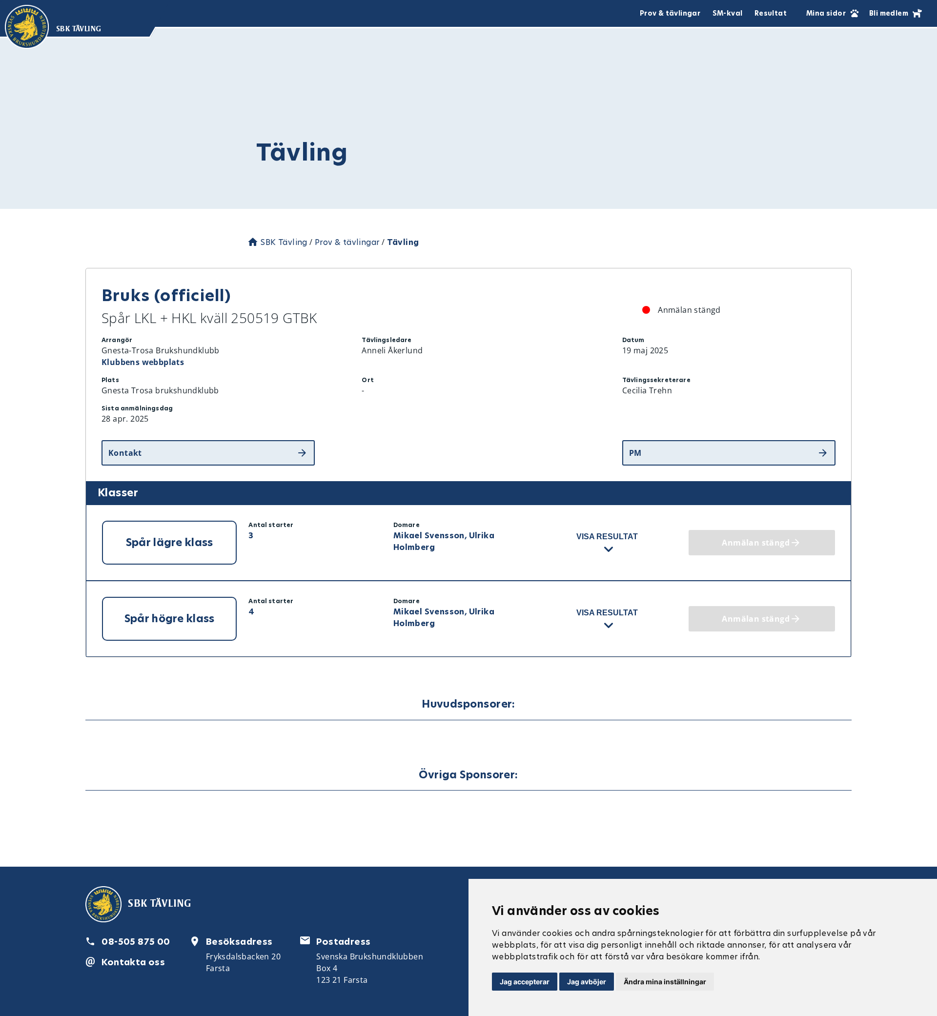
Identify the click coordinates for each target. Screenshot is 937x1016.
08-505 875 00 (136, 941)
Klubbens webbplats (143, 362)
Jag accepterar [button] (525, 981)
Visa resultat (607, 536)
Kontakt (125, 452)
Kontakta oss (133, 962)
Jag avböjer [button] (586, 981)
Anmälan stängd (756, 542)
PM (635, 452)
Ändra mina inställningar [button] (665, 981)
